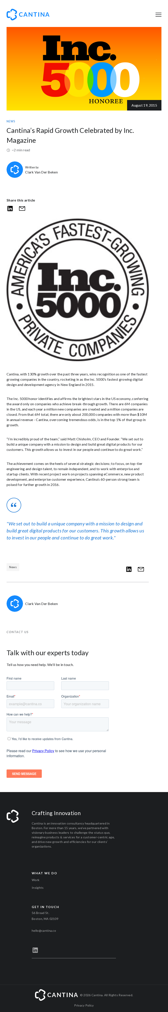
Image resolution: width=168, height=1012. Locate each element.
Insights (38, 887)
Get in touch (45, 907)
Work (35, 880)
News (11, 121)
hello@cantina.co (44, 930)
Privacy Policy (84, 1005)
